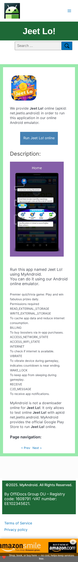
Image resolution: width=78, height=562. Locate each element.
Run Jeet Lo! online (39, 138)
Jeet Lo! (39, 31)
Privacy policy (16, 529)
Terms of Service (18, 523)
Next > (37, 448)
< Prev (25, 448)
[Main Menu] (69, 10)
